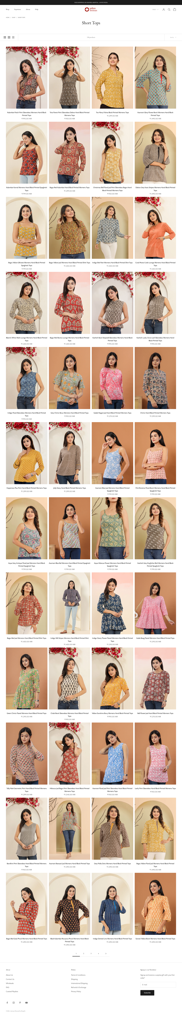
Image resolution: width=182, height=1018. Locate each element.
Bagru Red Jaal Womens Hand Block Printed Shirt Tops (26, 638)
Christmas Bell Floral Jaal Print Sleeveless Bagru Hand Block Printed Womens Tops (112, 188)
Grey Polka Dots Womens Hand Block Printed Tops (112, 863)
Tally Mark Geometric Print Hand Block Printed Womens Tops (27, 789)
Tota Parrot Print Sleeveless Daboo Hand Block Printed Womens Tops (69, 113)
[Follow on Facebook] (7, 1002)
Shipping (74, 979)
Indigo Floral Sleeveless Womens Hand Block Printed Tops (27, 414)
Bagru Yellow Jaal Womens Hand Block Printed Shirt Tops (69, 262)
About (28, 9)
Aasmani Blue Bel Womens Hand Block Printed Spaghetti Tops (69, 564)
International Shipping (79, 983)
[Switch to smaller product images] (9, 37)
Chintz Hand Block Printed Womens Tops (155, 413)
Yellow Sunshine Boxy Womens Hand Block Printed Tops (112, 713)
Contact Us (10, 979)
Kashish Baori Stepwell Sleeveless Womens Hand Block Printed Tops (112, 339)
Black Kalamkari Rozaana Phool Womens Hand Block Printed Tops (69, 940)
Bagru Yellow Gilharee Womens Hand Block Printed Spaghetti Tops (26, 264)
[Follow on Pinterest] (20, 1002)
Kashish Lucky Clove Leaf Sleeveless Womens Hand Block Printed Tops (155, 339)
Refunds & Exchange (78, 987)
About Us (9, 975)
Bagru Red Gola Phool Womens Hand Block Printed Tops (26, 939)
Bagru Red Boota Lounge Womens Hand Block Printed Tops (69, 339)
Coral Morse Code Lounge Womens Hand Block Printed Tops (155, 264)
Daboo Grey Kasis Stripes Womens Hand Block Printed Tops (155, 188)
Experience (17, 9)
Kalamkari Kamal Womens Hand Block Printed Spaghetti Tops (26, 188)
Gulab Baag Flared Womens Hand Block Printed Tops (155, 638)
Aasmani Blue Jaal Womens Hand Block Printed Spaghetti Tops (112, 489)
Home (8, 17)
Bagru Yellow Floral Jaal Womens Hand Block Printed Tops (155, 864)
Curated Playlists (12, 991)
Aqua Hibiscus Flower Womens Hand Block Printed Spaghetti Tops (112, 564)
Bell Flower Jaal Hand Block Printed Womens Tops (155, 713)
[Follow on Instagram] (13, 1002)
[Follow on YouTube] (26, 1002)
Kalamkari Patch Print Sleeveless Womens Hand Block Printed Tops (26, 113)
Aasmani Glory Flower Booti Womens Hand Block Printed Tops (155, 113)
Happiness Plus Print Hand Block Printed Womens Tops (27, 488)
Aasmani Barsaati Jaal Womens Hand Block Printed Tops (69, 863)
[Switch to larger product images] (5, 37)
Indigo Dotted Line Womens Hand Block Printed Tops (112, 939)
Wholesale (10, 983)
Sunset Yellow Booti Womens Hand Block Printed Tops (155, 939)
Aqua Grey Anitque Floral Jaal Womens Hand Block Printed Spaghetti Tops (26, 564)
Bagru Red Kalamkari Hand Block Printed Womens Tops (70, 187)
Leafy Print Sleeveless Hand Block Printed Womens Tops (155, 788)
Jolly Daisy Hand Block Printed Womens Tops (69, 488)
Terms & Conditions (78, 975)
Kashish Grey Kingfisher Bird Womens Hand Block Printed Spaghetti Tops (155, 564)
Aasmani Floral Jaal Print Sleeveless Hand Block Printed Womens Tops (112, 789)
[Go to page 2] (106, 953)
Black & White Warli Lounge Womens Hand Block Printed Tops (26, 339)
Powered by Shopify (20, 1011)
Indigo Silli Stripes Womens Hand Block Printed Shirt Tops (70, 639)
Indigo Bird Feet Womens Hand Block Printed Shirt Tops (112, 262)
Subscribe (147, 993)
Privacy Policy (76, 991)
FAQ (7, 987)
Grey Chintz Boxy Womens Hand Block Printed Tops (70, 413)
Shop (7, 9)
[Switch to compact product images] (13, 37)
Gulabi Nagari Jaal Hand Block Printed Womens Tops (112, 413)
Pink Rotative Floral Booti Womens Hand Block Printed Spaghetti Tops (155, 489)
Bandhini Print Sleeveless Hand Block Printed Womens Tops (26, 864)
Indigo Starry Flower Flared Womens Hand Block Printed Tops (112, 639)
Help (36, 9)
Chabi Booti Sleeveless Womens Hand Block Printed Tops (70, 714)
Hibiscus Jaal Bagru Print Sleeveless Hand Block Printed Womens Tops (69, 789)
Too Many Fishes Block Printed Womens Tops (112, 112)
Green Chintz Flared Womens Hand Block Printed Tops (26, 713)
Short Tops (21, 17)
